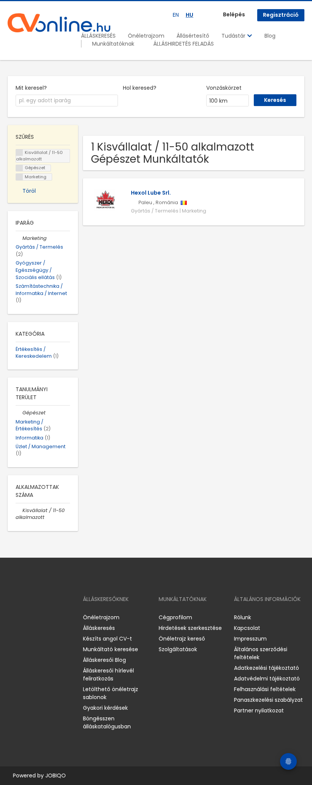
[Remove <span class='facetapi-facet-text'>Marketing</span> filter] (19, 177)
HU (189, 15)
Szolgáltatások (178, 649)
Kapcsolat (247, 628)
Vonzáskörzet (224, 88)
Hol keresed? (139, 88)
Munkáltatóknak (113, 44)
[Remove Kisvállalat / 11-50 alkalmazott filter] (19, 510)
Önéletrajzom (146, 36)
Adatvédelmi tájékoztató (267, 678)
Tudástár (234, 36)
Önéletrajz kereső (182, 638)
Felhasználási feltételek (265, 689)
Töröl (29, 191)
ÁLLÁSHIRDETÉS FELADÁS (183, 44)
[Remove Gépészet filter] (19, 412)
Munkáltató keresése (110, 649)
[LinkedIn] (38, 617)
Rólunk (242, 617)
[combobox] (67, 101)
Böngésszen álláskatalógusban (107, 722)
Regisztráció (281, 15)
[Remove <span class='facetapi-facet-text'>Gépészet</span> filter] (19, 168)
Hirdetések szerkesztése (190, 628)
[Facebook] (13, 617)
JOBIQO (55, 775)
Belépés (234, 14)
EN (176, 15)
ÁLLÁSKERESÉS (98, 36)
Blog (269, 36)
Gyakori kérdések (105, 708)
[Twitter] (49, 617)
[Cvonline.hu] (59, 22)
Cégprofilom (175, 617)
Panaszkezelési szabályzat (268, 700)
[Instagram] (25, 617)
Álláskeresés (99, 628)
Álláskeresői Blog (104, 660)
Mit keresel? (31, 88)
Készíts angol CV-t (107, 638)
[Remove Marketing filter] (19, 238)
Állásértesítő (193, 36)
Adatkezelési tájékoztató (266, 668)
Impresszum (250, 638)
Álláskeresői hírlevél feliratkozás (108, 674)
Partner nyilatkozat (259, 710)
